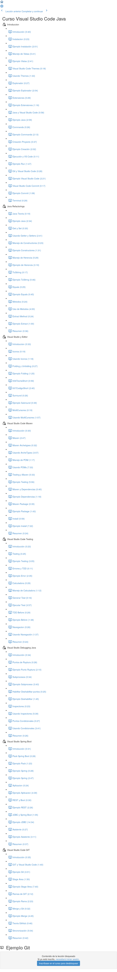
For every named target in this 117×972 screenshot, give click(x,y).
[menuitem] (2, 7)
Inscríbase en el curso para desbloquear (58, 963)
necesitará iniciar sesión (67, 959)
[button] (2, 2)
